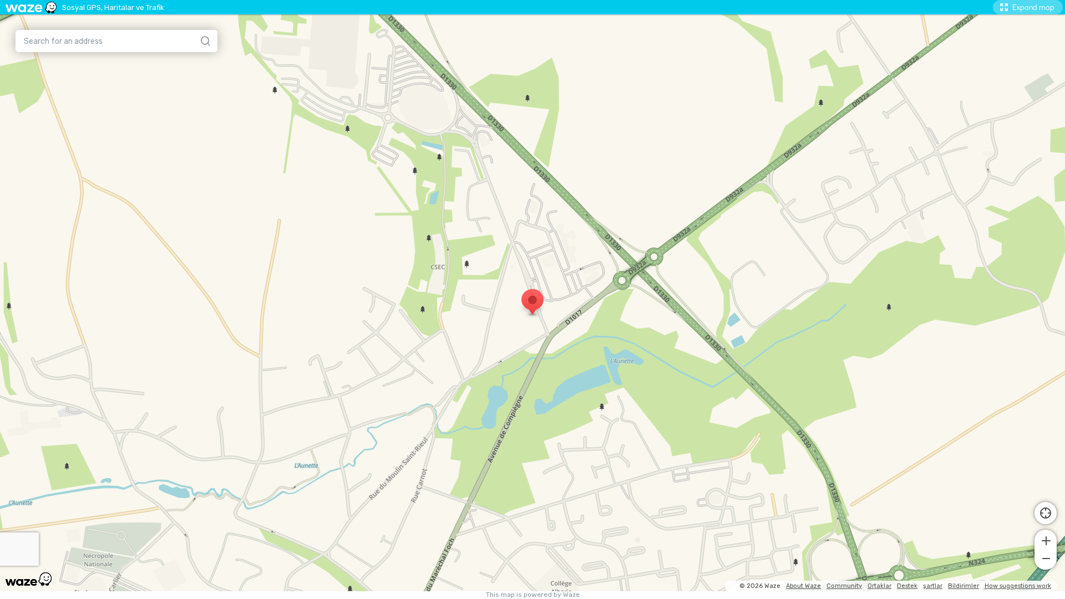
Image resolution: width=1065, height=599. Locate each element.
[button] (1045, 540)
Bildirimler (963, 586)
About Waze (803, 586)
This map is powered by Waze (533, 594)
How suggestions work (1018, 586)
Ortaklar (879, 586)
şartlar (932, 586)
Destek (907, 586)
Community (844, 586)
